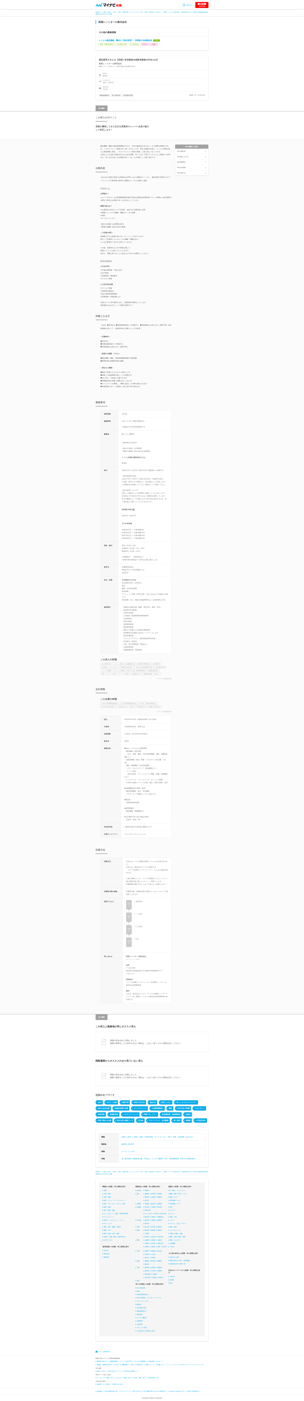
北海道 (139, 1190)
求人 (104, 1371)
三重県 (147, 1233)
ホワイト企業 (112, 1102)
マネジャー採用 (142, 1327)
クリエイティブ (109, 1217)
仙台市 (147, 1200)
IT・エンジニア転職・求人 (105, 1378)
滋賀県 (147, 1240)
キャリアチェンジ (140, 1108)
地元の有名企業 (104, 1108)
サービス (172, 1210)
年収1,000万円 (139, 1102)
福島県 (160, 1197)
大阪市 (153, 1247)
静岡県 (153, 1230)
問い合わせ (137, 1391)
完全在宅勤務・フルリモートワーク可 (149, 1298)
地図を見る (130, 974)
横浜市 (147, 1217)
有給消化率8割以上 (143, 1294)
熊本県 (147, 1271)
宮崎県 (160, 1271)
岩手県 (153, 1194)
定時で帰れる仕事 (104, 1120)
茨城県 (147, 1204)
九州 (138, 1267)
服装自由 (139, 1314)
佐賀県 (153, 1267)
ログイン (189, 5)
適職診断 (124, 1364)
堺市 (159, 1247)
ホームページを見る (133, 959)
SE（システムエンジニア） (186, 1102)
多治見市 (130, 1144)
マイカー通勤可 (157, 1159)
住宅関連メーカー (175, 1200)
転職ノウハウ (150, 1364)
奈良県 (153, 1243)
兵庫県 (147, 1243)
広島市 (153, 1257)
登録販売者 (114, 1114)
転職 (98, 1371)
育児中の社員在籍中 (187, 1159)
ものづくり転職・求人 (124, 1378)
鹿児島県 (147, 1274)
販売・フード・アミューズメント (114, 1200)
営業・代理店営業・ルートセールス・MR (130, 12)
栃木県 (153, 1204)
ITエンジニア (108, 1223)
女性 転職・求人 (140, 1378)
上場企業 (139, 1324)
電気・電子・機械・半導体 (112, 1227)
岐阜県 (123, 1144)
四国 (138, 1261)
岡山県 (160, 1251)
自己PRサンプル (131, 1361)
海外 (138, 1281)
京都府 (153, 1240)
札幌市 (147, 1190)
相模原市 (160, 1217)
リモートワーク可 (142, 1301)
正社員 (140, 1120)
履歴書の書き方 (102, 1361)
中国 (138, 1251)
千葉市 (156, 1213)
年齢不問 (125, 1102)
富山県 (147, 1227)
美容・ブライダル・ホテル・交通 (114, 1204)
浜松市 (153, 1237)
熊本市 (161, 1277)
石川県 (153, 1227)
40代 (100, 1102)
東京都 (160, 1207)
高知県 (147, 1264)
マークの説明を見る (165, 679)
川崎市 (153, 1217)
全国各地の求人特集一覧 (177, 1264)
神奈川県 (147, 1210)
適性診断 (151, 1361)
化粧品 (188, 1114)
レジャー (172, 1213)
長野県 (160, 1220)
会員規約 (99, 1391)
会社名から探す (175, 1257)
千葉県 (153, 1207)
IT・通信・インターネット (178, 1190)
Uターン (160, 1361)
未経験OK (140, 1321)
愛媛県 (160, 1261)
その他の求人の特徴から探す (146, 1331)
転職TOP (98, 12)
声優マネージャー (150, 1114)
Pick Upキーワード (115, 1371)
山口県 (153, 1254)
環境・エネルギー (175, 1240)
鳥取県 (147, 1251)
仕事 (132, 1364)
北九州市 (147, 1277)
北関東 (139, 1204)
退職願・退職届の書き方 (104, 1364)
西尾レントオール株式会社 (172, 12)
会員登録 (202, 5)
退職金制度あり (142, 1311)
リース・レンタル (128, 1151)
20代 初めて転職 (183, 1108)
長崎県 (160, 1267)
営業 (114, 12)
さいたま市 (148, 1213)
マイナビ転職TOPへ (104, 1352)
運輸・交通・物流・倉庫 (177, 1237)
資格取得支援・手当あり (141, 1159)
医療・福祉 (107, 1207)
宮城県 (160, 1194)
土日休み (172, 1276)
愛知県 (160, 1230)
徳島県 (147, 1261)
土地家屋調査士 (158, 1108)
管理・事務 (107, 1197)
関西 (138, 1240)
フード (172, 1220)
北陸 (138, 1227)
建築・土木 (107, 1230)
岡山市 (147, 1257)
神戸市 (165, 1247)
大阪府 (160, 1240)
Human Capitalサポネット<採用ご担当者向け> (185, 1391)
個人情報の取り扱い (112, 1391)
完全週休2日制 (141, 1308)
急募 (138, 1291)
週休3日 (153, 1102)
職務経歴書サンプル (116, 1361)
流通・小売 (173, 1217)
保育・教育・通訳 (109, 1210)
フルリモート (200, 1108)
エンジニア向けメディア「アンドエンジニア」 (190, 1364)
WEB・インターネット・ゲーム (114, 1220)
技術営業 (101, 1114)
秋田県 (147, 1197)
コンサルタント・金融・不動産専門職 (116, 1213)
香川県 (153, 1261)
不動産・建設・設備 (176, 1233)
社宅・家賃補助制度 (171, 1159)
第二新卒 (177, 1120)
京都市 (147, 1247)
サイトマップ (126, 1391)
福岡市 (155, 1277)
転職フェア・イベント (164, 1364)
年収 (117, 1364)
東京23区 (163, 1213)
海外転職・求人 (154, 1378)
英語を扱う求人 (118, 1384)
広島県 (147, 1254)
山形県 (153, 1197)
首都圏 (139, 1207)
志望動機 (142, 1361)
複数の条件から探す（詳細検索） (180, 1260)
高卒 (171, 1283)
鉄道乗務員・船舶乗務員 (171, 1114)
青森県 (147, 1194)
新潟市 (147, 1223)
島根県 (153, 1251)
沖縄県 (155, 1274)
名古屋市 (160, 1237)
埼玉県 (147, 1207)
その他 (172, 1247)
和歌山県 (160, 1243)
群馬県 (160, 1204)
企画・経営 (107, 1194)
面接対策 (139, 1364)
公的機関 (172, 1243)
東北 (138, 1194)
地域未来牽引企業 (121, 1108)
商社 (171, 1207)
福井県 (160, 1227)
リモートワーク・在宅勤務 (159, 1120)
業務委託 (106, 1257)
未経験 (188, 1120)
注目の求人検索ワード (124, 1120)
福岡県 (147, 1267)
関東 (170, 1108)
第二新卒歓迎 (126, 1159)
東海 (138, 1230)
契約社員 (106, 1254)
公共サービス (108, 1240)
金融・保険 (173, 1227)
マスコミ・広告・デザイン (178, 1223)
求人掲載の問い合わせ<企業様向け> (155, 1391)
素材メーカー (174, 1197)
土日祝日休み (201, 1120)
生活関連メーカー (175, 1204)
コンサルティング (175, 1230)
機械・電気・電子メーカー (178, 1194)
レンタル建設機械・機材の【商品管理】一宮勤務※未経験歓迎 (125, 40)
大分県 (153, 1271)
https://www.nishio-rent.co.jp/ (135, 834)
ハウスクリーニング (130, 1114)
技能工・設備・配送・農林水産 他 (114, 1237)
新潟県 (147, 1220)
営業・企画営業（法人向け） (153, 12)
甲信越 (139, 1220)
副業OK (139, 1304)
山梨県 (153, 1220)
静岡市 (147, 1237)
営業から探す (107, 12)
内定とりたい (166, 1102)
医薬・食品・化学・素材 (111, 1233)
